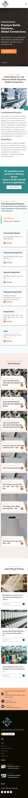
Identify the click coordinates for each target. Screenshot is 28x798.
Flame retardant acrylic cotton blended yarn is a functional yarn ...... (14, 669)
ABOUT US (3, 745)
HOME (2, 743)
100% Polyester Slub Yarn (12, 468)
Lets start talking (9, 734)
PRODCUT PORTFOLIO (6, 748)
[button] (4, 62)
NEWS (2, 753)
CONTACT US (4, 756)
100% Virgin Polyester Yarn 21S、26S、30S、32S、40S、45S (13, 487)
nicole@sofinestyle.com (13, 707)
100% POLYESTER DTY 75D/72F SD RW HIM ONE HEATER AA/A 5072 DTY (12, 425)
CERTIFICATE (4, 751)
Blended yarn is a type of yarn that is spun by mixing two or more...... (13, 597)
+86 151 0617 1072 (10, 702)
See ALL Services (14, 187)
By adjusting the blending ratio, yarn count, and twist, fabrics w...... (13, 633)
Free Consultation (9, 51)
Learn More (9, 243)
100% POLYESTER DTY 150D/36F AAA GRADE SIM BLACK (13, 383)
